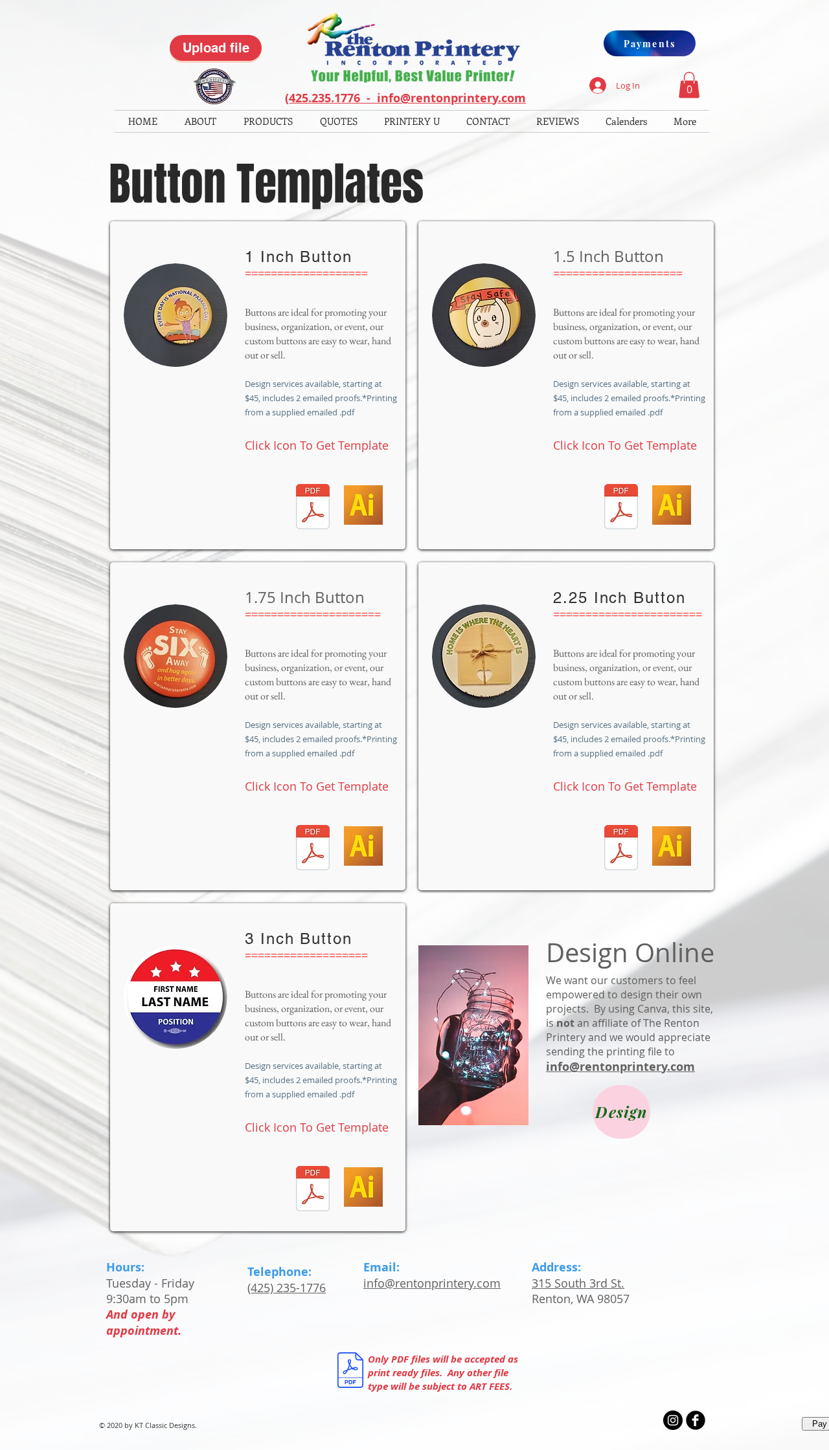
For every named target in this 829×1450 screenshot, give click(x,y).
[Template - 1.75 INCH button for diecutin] (312, 849)
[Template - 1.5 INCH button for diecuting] (621, 508)
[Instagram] (673, 1420)
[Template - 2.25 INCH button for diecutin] (621, 849)
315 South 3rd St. (578, 1283)
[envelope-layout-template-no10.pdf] (312, 508)
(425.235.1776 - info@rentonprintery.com (405, 98)
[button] (689, 85)
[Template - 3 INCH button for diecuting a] (312, 1190)
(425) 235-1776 (286, 1287)
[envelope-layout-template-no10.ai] (363, 507)
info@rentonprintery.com (620, 1067)
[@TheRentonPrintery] (695, 1420)
